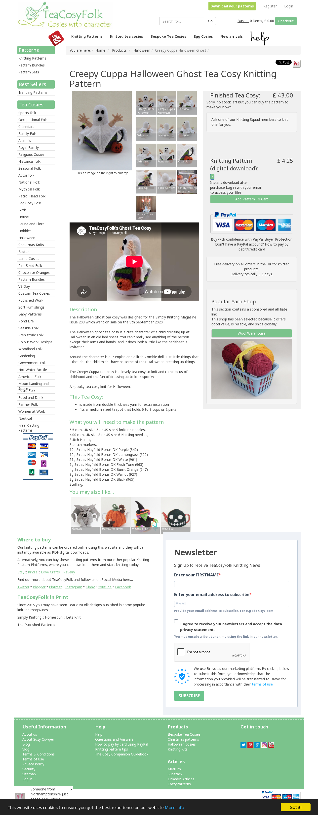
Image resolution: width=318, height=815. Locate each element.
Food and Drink (30, 397)
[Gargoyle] (86, 515)
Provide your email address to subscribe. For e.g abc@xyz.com (223, 611)
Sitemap (29, 774)
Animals (24, 140)
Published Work (30, 300)
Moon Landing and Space (33, 384)
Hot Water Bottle (32, 369)
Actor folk (26, 175)
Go (210, 21)
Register (270, 6)
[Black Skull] (176, 515)
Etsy (20, 572)
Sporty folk (27, 112)
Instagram (73, 587)
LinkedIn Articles (181, 779)
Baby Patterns (30, 314)
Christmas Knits (31, 244)
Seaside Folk (28, 328)
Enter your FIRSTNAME (196, 575)
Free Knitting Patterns (28, 425)
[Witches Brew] (146, 515)
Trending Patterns (32, 92)
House (23, 217)
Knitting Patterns (87, 36)
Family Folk (27, 133)
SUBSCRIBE (189, 695)
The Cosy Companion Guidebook (121, 754)
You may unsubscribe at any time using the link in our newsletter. (226, 636)
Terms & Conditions (38, 754)
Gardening (26, 355)
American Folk (29, 376)
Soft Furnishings (31, 307)
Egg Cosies (203, 36)
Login (288, 6)
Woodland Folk (30, 348)
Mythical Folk (29, 189)
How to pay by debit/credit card (263, 246)
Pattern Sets (28, 72)
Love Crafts (50, 572)
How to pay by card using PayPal (121, 744)
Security (28, 769)
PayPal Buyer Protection (272, 239)
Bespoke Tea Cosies (168, 36)
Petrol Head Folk (31, 196)
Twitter (23, 587)
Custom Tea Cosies (34, 293)
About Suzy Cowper (38, 739)
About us (29, 734)
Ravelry (69, 572)
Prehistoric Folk (30, 335)
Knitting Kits (178, 749)
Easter (23, 251)
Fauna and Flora (31, 223)
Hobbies (25, 230)
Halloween (26, 237)
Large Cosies (28, 258)
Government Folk (32, 362)
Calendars (26, 126)
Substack (175, 774)
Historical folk (29, 161)
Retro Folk (26, 390)
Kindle (33, 572)
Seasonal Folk (29, 168)
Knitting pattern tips (111, 749)
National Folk (29, 182)
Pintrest (55, 587)
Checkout (286, 21)
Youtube (105, 587)
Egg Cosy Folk (29, 203)
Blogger (39, 587)
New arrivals (231, 36)
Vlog (25, 749)
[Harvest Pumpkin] (116, 515)
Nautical (25, 418)
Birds (22, 210)
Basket (243, 20)
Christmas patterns (183, 739)
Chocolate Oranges (34, 272)
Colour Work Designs (35, 342)
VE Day (24, 286)
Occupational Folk (32, 119)
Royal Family (28, 147)
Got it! (296, 807)
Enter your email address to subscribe (211, 594)
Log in (27, 779)
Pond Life (26, 321)
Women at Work (31, 411)
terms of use (262, 684)
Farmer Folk (28, 404)
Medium (174, 769)
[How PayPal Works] (251, 222)
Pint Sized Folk (30, 265)
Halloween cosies (182, 744)
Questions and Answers (114, 739)
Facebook (123, 587)
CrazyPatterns (179, 784)
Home (100, 50)
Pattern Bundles (31, 65)
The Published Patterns (36, 624)
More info (174, 807)
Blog (26, 744)
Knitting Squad (248, 119)
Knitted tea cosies (126, 36)
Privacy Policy (33, 764)
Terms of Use (33, 759)
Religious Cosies (31, 154)
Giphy (90, 587)
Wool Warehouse (252, 333)
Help (98, 734)
